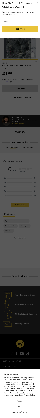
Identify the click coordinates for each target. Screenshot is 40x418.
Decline (19, 407)
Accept (19, 401)
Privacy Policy (29, 395)
